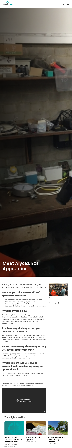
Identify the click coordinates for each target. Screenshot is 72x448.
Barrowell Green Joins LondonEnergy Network (57, 439)
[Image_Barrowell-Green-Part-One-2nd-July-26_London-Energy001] (58, 422)
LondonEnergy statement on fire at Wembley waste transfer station (13, 440)
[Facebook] (49, 303)
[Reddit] (55, 303)
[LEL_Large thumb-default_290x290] (14, 422)
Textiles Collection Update (34, 438)
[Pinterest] (58, 303)
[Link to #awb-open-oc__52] (67, 6)
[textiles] (36, 422)
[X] (52, 303)
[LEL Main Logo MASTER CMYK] (7, 1)
